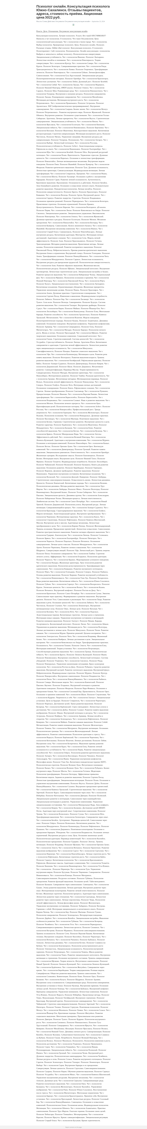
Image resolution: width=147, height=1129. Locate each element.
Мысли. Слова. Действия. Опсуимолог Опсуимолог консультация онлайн (63, 21)
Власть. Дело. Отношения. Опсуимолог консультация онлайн (61, 31)
